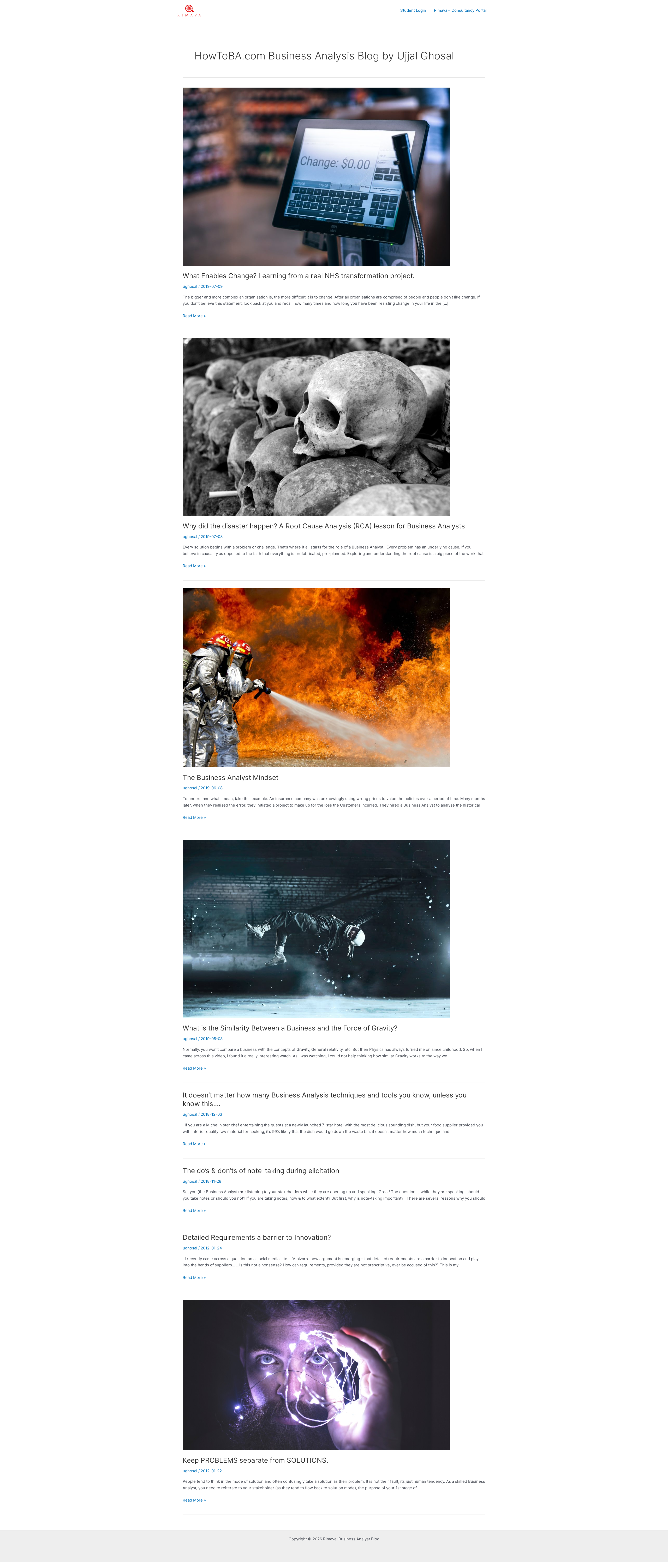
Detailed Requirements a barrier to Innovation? (257, 1237)
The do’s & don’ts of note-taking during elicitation (261, 1171)
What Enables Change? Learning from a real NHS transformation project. (299, 276)
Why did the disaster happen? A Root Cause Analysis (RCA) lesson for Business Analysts (324, 526)
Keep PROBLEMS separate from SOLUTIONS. (255, 1460)
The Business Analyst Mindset (230, 777)
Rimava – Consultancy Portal (460, 10)
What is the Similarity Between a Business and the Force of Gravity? (290, 1028)
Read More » (194, 316)
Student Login (413, 10)
